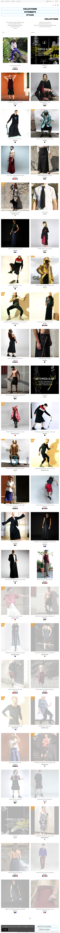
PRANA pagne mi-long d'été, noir (15, 358)
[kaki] (13, 69)
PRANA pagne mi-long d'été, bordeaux (45, 689)
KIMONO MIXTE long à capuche (45, 248)
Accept (5, 929)
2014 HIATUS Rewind (15, 27)
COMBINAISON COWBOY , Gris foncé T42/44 (45, 468)
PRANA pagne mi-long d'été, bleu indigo (15, 505)
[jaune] (44, 288)
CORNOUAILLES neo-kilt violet (15, 689)
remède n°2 (44, 395)
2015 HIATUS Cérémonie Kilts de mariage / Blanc (45, 25)
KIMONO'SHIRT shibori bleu (45, 726)
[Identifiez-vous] (55, 5)
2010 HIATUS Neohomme (45, 27)
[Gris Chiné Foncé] (15, 325)
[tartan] (44, 656)
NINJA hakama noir (15, 541)
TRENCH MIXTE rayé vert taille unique (45, 139)
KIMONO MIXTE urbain (45, 102)
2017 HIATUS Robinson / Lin (45, 24)
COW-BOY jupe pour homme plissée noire (15, 395)
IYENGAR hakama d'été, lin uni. (15, 872)
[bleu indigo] (15, 69)
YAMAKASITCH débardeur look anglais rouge (44, 762)
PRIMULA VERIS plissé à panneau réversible (15, 909)
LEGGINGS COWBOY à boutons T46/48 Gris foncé (15, 322)
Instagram (13, 1)
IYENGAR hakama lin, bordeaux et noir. (45, 909)
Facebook (7, 1)
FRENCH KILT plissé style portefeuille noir (44, 616)
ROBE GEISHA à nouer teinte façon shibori (15, 653)
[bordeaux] (17, 69)
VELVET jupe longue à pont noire (45, 322)
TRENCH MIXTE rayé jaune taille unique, (45, 285)
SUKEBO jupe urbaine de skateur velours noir (44, 432)
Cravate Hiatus (44, 212)
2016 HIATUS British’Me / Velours (15, 25)
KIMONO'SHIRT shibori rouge (15, 616)
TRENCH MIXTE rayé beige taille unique (15, 468)
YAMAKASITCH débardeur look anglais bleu (45, 653)
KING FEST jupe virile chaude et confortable (15, 579)
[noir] (15, 105)
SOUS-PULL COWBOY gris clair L (15, 726)
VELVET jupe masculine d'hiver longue (15, 175)
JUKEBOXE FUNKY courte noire (15, 102)
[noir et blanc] (44, 839)
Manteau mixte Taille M (15, 212)
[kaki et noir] (45, 912)
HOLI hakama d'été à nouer (15, 762)
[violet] (15, 178)
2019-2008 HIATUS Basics (15, 24)
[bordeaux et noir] (44, 802)
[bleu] (15, 252)
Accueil (2, 1)
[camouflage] (15, 215)
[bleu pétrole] (17, 178)
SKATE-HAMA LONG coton (15, 139)
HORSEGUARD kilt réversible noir (44, 799)
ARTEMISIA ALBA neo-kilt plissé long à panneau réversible (45, 542)
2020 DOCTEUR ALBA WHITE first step (15, 22)
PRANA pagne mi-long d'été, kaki (44, 579)
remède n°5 (15, 836)
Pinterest (18, 1)
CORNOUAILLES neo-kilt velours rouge (45, 505)
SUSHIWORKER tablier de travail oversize (44, 836)
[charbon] (14, 69)
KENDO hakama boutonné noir (45, 175)
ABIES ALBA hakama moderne (15, 248)
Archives (15, 28)
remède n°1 (44, 65)
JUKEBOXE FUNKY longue (45, 358)
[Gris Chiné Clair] (14, 729)
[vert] (44, 142)
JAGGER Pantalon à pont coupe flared (45, 872)
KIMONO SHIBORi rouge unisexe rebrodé (15, 432)
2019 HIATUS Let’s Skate (45, 22)
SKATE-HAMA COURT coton (15, 285)
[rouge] (14, 178)
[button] (30, 9)
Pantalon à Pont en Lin (15, 65)
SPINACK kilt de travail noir (15, 799)
